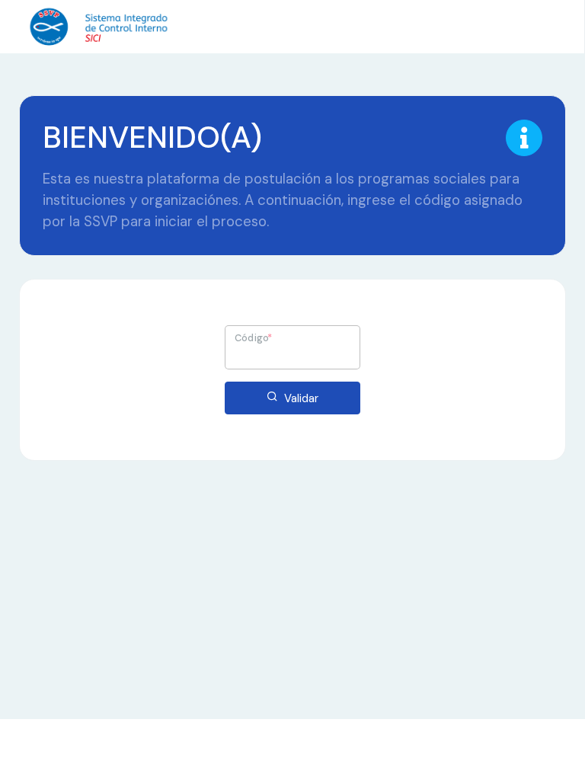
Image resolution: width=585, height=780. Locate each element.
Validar (299, 398)
